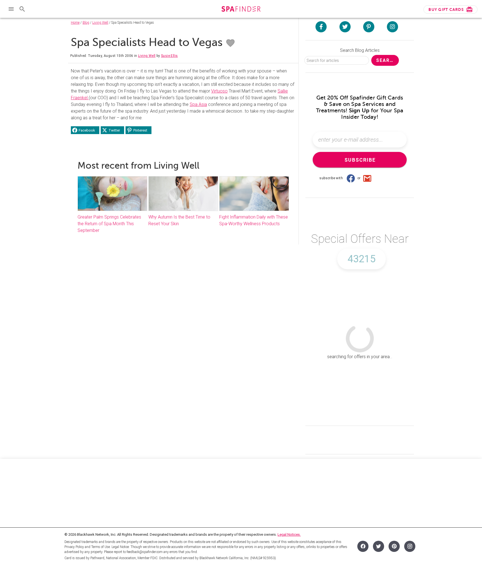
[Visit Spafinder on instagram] (392, 26)
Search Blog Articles (360, 50)
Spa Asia (198, 104)
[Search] (22, 9)
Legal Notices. (289, 534)
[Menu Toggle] (11, 9)
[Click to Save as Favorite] (230, 43)
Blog (86, 23)
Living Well (100, 23)
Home (75, 23)
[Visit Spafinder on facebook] (321, 26)
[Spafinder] (240, 9)
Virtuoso (219, 91)
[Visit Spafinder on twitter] (345, 26)
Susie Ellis (169, 56)
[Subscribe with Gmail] (367, 178)
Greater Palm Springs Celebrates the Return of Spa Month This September (109, 223)
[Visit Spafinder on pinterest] (368, 26)
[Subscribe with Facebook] (350, 178)
